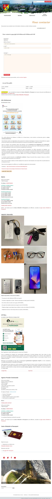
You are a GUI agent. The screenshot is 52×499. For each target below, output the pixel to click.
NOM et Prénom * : (7, 42)
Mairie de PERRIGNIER (25, 498)
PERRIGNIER (7, 15)
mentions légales (23, 77)
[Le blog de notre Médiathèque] (8, 458)
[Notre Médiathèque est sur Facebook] (11, 458)
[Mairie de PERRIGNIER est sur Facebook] (4, 458)
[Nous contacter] (15, 458)
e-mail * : (5, 46)
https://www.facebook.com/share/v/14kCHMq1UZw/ (17, 166)
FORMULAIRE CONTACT (6, 205)
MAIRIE (20, 15)
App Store (30, 370)
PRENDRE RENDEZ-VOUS (6, 446)
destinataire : (6, 38)
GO (13, 488)
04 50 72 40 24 (9, 183)
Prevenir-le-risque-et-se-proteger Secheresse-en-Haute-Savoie (14, 168)
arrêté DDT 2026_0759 (6, 171)
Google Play (4, 370)
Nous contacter (44, 15)
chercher (48, 1)
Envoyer (6, 74)
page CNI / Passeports (8, 450)
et (22, 94)
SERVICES (32, 15)
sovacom (49, 498)
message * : (6, 52)
